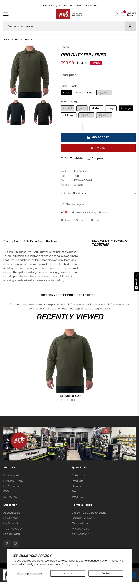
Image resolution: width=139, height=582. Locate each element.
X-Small (67, 108)
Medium (96, 108)
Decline (106, 573)
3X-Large (86, 115)
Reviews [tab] (51, 241)
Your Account (80, 534)
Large (110, 108)
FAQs (6, 491)
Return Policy (11, 534)
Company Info (12, 475)
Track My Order (12, 528)
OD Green (104, 92)
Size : (69, 101)
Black (66, 92)
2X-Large (68, 115)
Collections (78, 475)
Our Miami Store (22, 455)
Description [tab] (11, 241)
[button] (41, 5)
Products (77, 481)
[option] (29, 72)
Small (82, 108)
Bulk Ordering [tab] (33, 241)
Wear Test (78, 496)
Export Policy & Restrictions (89, 512)
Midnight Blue (84, 92)
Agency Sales (11, 512)
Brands (76, 486)
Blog (74, 491)
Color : (69, 86)
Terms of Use (80, 523)
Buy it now (98, 148)
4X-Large (104, 115)
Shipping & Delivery (83, 518)
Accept (67, 573)
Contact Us (10, 496)
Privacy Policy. (70, 564)
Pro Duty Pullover (69, 396)
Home (7, 39)
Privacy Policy (80, 528)
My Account (10, 523)
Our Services (11, 486)
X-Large (126, 108)
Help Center (10, 518)
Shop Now (90, 5)
